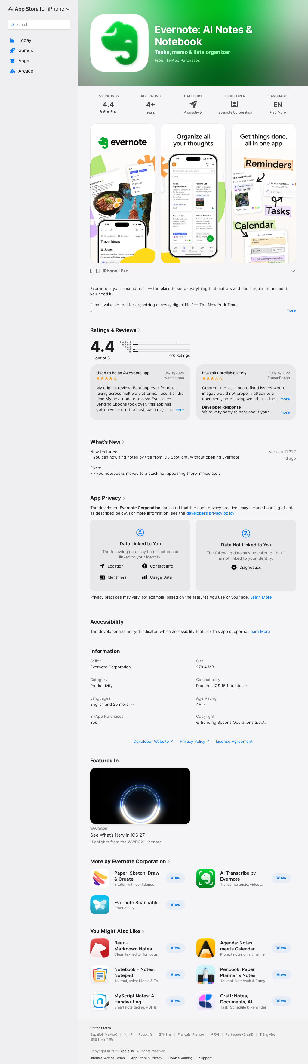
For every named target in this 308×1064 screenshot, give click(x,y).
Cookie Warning (180, 1058)
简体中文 (164, 1034)
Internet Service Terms (107, 1058)
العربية (128, 1034)
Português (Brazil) (239, 1034)
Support (205, 1058)
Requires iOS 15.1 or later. (220, 685)
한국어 (214, 1034)
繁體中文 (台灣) (101, 1039)
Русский (145, 1034)
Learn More (261, 597)
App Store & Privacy (146, 1058)
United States (100, 1028)
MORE (179, 409)
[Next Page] (302, 104)
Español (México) (103, 1034)
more (291, 310)
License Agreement (234, 741)
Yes (93, 722)
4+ (198, 704)
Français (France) (191, 1034)
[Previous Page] (84, 104)
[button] (39, 40)
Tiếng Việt (267, 1034)
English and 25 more (109, 704)
